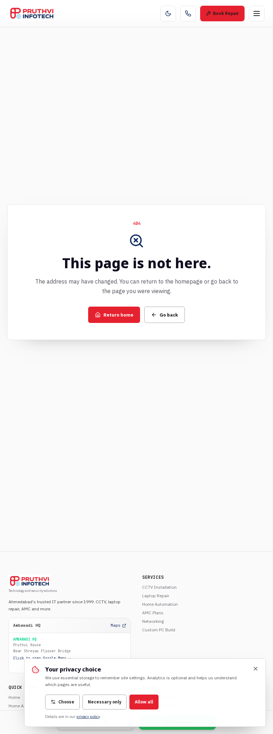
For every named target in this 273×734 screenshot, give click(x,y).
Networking (153, 621)
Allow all (144, 702)
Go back (169, 315)
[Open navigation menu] (256, 13)
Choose (66, 702)
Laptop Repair (155, 595)
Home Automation (160, 604)
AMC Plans (153, 612)
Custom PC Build (158, 629)
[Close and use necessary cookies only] (255, 668)
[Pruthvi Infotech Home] (32, 13)
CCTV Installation (159, 587)
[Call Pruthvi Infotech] (188, 13)
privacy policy (88, 716)
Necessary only (104, 702)
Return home (118, 315)
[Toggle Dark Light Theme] (168, 13)
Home (14, 697)
